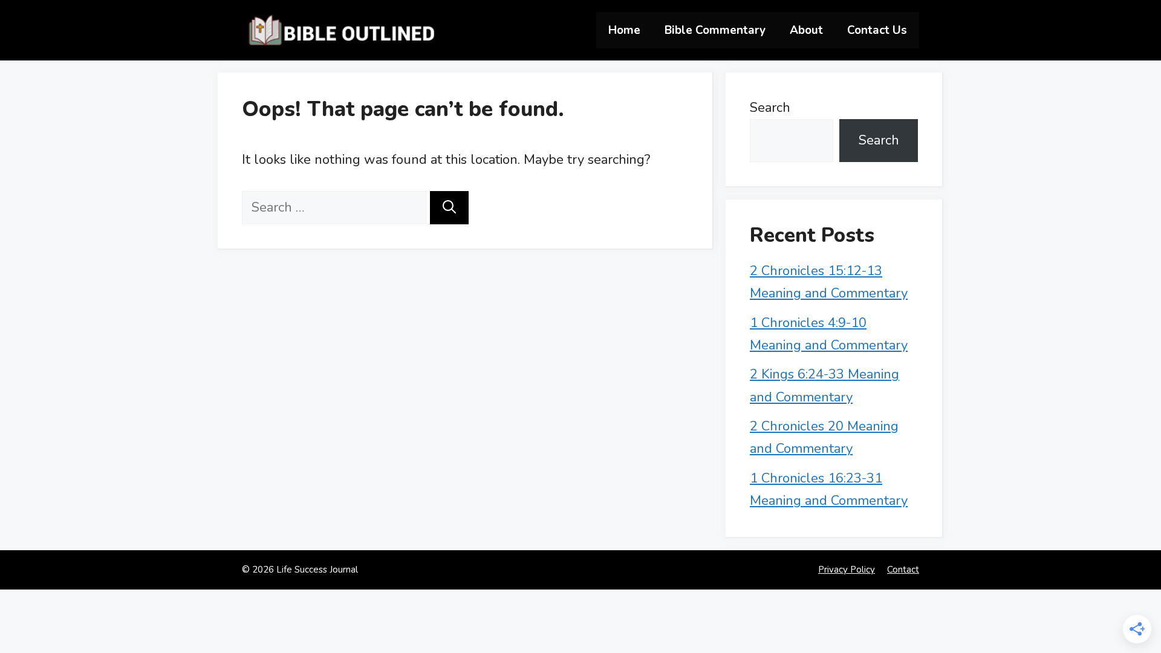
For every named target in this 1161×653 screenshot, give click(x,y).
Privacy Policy (846, 570)
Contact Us (877, 30)
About (806, 30)
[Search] (449, 207)
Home (624, 30)
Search (770, 108)
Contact (903, 570)
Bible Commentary (715, 30)
